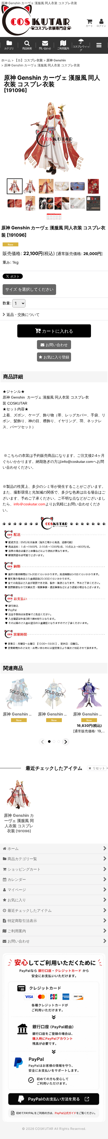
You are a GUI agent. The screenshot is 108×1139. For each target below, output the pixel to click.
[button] (27, 45)
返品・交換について (23, 314)
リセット (99, 768)
